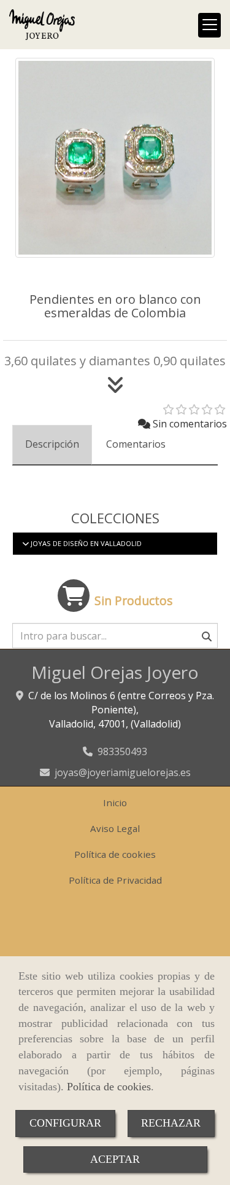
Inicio (115, 802)
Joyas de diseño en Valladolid (85, 543)
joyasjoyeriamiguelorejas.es (123, 772)
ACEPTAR (115, 1159)
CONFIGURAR (65, 1123)
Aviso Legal (115, 828)
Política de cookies (109, 1086)
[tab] (52, 445)
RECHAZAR (171, 1123)
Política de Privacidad (115, 880)
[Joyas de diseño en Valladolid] (25, 543)
